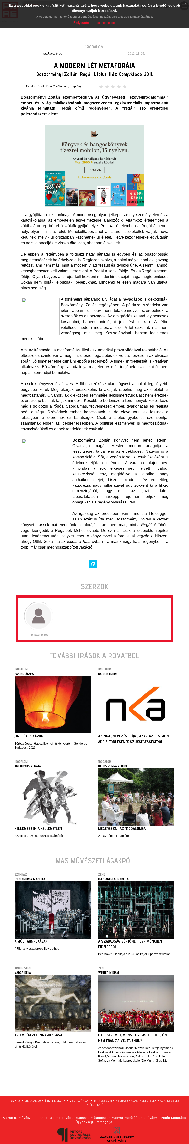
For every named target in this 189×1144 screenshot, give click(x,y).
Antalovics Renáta (28, 766)
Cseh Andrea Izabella (30, 879)
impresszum (102, 1100)
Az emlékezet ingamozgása (38, 1035)
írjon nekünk (55, 1100)
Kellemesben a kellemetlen (38, 828)
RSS (11, 1100)
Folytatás (81, 23)
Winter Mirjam (108, 973)
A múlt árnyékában (31, 941)
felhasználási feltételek (136, 1100)
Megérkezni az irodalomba (122, 828)
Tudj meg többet (105, 23)
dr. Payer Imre (52, 53)
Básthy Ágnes (24, 674)
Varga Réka (23, 973)
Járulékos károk (29, 736)
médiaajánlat (79, 1100)
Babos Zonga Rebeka (112, 766)
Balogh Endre (107, 674)
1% (19, 1100)
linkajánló (32, 1100)
